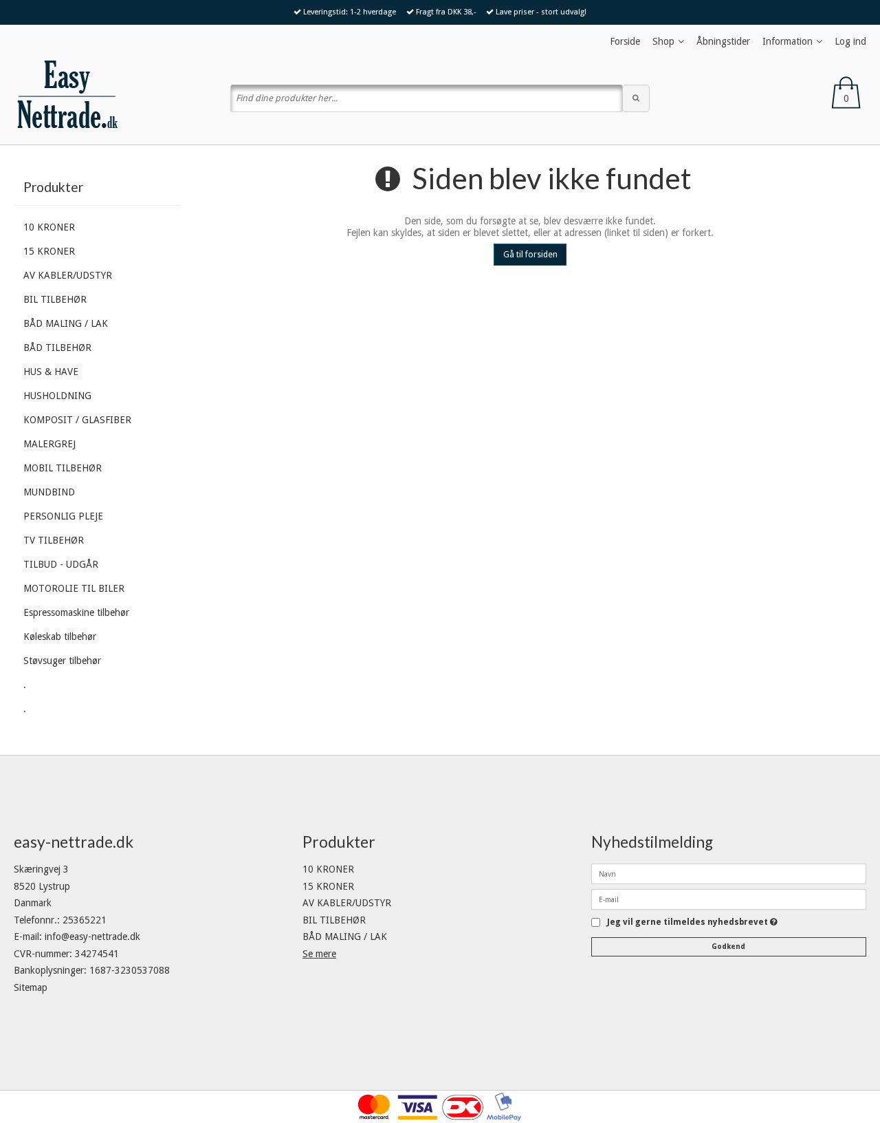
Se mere (319, 953)
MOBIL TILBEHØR (62, 467)
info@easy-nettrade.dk (92, 936)
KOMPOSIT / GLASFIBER (77, 419)
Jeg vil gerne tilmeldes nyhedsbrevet (692, 922)
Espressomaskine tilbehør (76, 612)
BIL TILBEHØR (55, 299)
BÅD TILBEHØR (57, 347)
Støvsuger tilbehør (62, 660)
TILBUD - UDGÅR (60, 564)
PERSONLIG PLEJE (63, 516)
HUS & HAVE (50, 371)
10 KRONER (49, 227)
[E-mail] (728, 898)
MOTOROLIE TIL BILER (73, 588)
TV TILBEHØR (53, 540)
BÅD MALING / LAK (65, 323)
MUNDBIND (49, 492)
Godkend (728, 946)
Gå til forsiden (530, 254)
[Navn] (728, 873)
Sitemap (30, 987)
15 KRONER (49, 251)
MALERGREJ (49, 443)
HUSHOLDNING (57, 395)
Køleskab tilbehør (59, 636)
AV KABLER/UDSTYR (67, 275)
